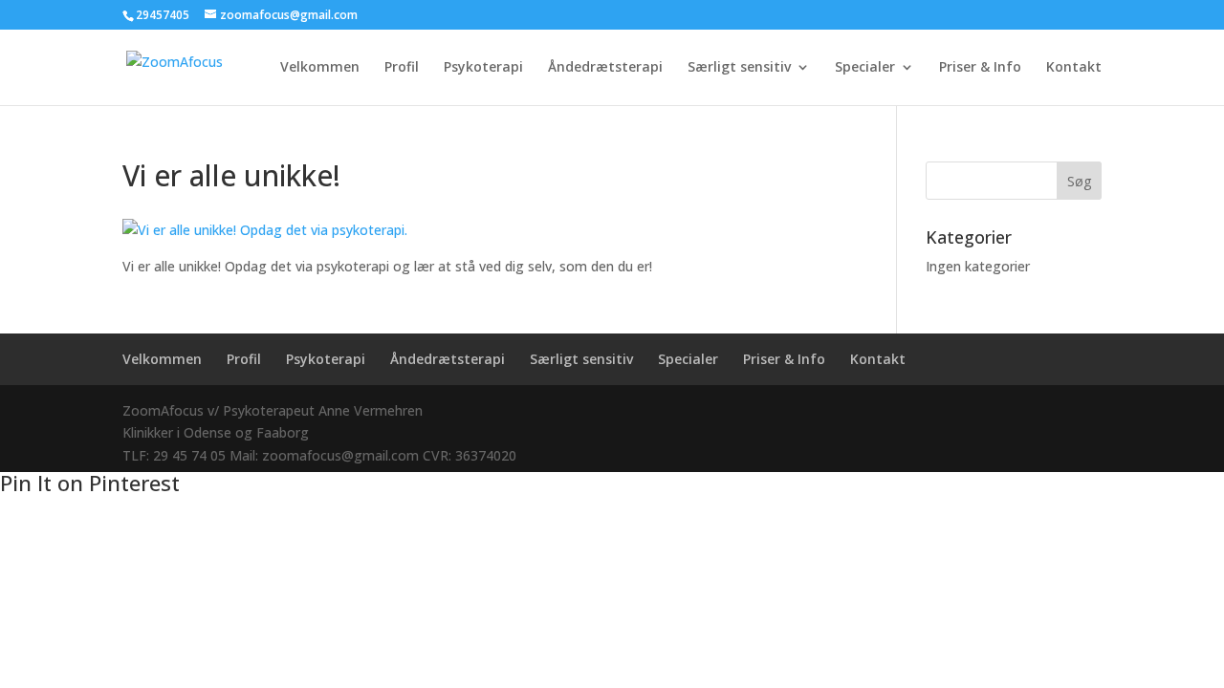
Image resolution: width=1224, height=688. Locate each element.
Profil (401, 67)
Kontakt (1074, 67)
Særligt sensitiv (739, 67)
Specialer (865, 67)
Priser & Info (980, 67)
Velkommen (320, 67)
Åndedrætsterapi (605, 67)
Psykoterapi (483, 67)
